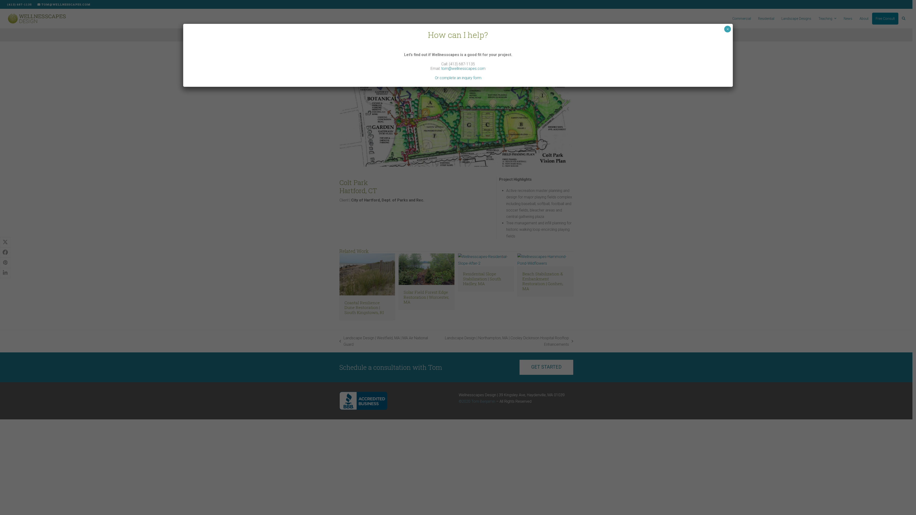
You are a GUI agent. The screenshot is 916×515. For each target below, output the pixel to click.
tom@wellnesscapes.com (463, 68)
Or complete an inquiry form (458, 78)
